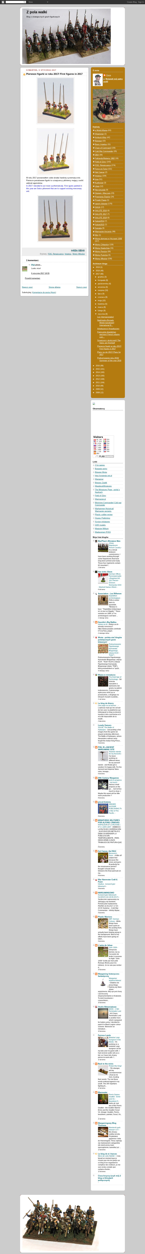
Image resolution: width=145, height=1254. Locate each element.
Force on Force (101, 169)
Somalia (98, 228)
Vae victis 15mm (105, 572)
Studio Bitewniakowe (107, 1007)
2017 (98, 274)
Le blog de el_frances (107, 1154)
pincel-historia (104, 802)
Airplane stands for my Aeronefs (115, 753)
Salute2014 (99, 221)
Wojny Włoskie (78, 254)
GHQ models (100, 525)
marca (101, 307)
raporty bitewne (101, 204)
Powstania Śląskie (102, 197)
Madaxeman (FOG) (103, 532)
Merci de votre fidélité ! (107, 1156)
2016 (98, 366)
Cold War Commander (104, 151)
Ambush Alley (100, 137)
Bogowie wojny (101, 469)
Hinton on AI (103, 624)
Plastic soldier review (103, 515)
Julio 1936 (113, 947)
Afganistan (99, 134)
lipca (100, 294)
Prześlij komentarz (32, 278)
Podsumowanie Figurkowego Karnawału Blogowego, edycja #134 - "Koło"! (115, 649)
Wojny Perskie (101, 252)
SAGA (97, 207)
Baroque (98, 141)
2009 (98, 389)
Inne (97, 179)
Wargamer (99, 479)
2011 (98, 383)
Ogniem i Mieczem (102, 193)
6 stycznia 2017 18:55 (40, 273)
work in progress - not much (115, 781)
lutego (100, 311)
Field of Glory (100, 162)
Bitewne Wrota (101, 472)
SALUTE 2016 (101, 211)
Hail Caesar (100, 172)
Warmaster (102, 1092)
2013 (98, 376)
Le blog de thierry (106, 703)
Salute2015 (99, 225)
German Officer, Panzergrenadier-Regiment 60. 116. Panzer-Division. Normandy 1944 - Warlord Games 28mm (109, 580)
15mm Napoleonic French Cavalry (115, 545)
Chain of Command (103, 148)
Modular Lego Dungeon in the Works (115, 1040)
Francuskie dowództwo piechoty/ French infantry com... (108, 334)
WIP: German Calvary (114, 920)
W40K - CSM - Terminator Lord (115, 1010)
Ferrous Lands (104, 1035)
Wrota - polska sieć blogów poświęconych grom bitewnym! (110, 640)
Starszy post (81, 287)
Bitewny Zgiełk (101, 483)
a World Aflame (101, 130)
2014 (98, 372)
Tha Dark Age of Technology (115, 678)
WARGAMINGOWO (106, 893)
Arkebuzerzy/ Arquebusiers (108, 329)
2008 (98, 393)
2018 (98, 271)
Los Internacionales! (105, 317)
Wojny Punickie (101, 255)
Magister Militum (102, 529)
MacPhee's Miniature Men (109, 541)
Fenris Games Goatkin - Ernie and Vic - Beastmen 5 (114, 1098)
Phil (33, 265)
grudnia (101, 277)
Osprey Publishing (102, 518)
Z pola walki (36, 12)
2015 (98, 369)
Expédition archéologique (115, 597)
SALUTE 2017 (101, 214)
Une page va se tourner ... (108, 705)
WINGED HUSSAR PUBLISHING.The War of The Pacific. (115, 808)
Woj (96, 235)
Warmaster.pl (100, 499)
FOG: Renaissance (56, 254)
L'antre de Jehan (105, 945)
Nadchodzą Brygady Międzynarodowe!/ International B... (105, 322)
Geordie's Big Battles (107, 622)
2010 (98, 386)
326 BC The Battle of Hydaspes (106, 728)
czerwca (101, 297)
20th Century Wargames (108, 778)
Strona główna (54, 287)
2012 (98, 379)
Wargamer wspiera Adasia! (115, 979)
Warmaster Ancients (103, 232)
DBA (97, 155)
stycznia (101, 314)
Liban (97, 186)
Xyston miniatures (102, 522)
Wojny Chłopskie (102, 245)
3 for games (100, 465)
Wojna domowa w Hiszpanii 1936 (108, 239)
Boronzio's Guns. (113, 854)
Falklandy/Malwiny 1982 (105, 158)
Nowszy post (27, 287)
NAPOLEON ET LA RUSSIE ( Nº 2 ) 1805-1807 (109, 826)
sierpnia (101, 290)
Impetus (68, 254)
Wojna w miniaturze (106, 675)
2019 (98, 267)
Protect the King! (115, 1066)
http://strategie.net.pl (103, 476)
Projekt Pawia (100, 200)
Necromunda (100, 190)
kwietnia (101, 304)
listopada (102, 280)
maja (100, 301)
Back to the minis (105, 1064)
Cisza (108, 75)
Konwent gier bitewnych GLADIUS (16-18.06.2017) (108, 896)
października (103, 284)
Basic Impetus (101, 144)
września (102, 287)
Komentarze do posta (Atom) (44, 293)
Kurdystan (99, 183)
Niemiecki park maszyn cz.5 (114, 1129)
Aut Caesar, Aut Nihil (107, 851)
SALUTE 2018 (101, 218)
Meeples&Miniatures (103, 486)
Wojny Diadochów (102, 248)
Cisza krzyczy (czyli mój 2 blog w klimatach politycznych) (109, 1178)
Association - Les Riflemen (109, 594)
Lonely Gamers (104, 725)
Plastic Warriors (105, 917)
